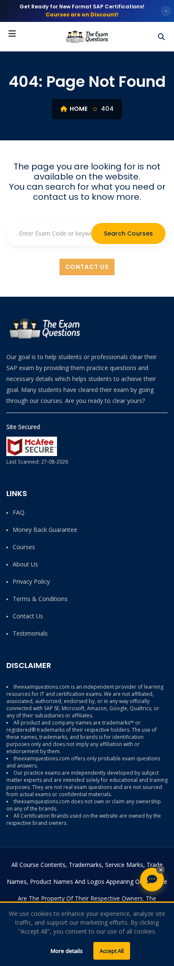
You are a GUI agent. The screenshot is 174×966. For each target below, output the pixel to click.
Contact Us (87, 267)
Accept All (112, 951)
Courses (24, 547)
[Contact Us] (152, 879)
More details (67, 951)
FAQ (18, 512)
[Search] (161, 36)
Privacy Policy (31, 581)
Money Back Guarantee (45, 530)
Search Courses (128, 233)
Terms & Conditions (40, 599)
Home (77, 109)
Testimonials (30, 633)
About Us (25, 564)
